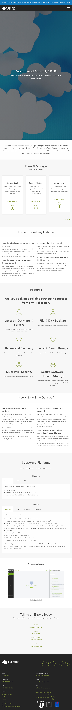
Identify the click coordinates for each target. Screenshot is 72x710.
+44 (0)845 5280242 (7, 688)
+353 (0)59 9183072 (36, 640)
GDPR (4, 701)
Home (33, 78)
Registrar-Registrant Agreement (11, 706)
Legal (4, 692)
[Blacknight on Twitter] (43, 663)
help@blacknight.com (42, 675)
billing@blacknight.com (43, 688)
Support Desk (41, 692)
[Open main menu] (68, 8)
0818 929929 (5, 675)
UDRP (4, 696)
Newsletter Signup (43, 698)
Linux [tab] (18, 481)
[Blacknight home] (8, 8)
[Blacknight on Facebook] (49, 663)
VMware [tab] (38, 509)
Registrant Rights (7, 704)
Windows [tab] (7, 481)
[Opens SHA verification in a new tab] (57, 704)
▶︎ (63, 586)
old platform (28, 2)
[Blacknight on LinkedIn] (62, 663)
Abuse (4, 699)
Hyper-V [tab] (27, 509)
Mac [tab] (25, 481)
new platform (66, 2)
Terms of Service (7, 694)
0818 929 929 (36, 633)
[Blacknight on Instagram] (56, 663)
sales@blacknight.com (36, 627)
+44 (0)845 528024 (36, 646)
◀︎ (10, 586)
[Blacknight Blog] (67, 663)
